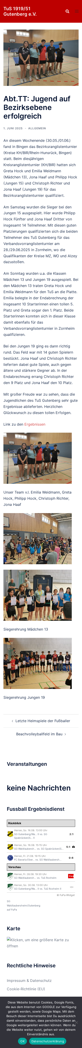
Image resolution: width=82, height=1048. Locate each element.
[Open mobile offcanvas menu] (77, 11)
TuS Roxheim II (52, 888)
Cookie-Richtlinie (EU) (26, 989)
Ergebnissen (34, 424)
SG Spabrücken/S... (52, 848)
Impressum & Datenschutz (29, 980)
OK (22, 1041)
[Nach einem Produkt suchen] (67, 11)
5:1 (68, 846)
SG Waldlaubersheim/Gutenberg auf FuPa (23, 905)
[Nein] (76, 1022)
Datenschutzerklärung (47, 1041)
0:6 (71, 857)
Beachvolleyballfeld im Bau (39, 734)
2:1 (71, 834)
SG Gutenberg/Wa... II (26, 834)
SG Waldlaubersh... (25, 848)
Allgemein (37, 128)
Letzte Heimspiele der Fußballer (42, 721)
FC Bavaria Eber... (24, 859)
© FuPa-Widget (66, 895)
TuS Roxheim (48, 877)
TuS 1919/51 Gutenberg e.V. (20, 11)
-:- (72, 886)
